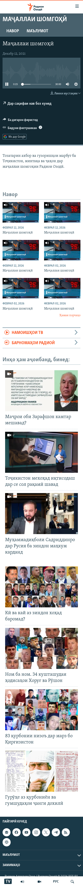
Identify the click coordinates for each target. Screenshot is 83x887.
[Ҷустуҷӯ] (72, 881)
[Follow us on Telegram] (56, 832)
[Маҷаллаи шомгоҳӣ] (21, 212)
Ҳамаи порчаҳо (69, 315)
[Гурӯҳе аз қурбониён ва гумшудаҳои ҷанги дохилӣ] (41, 771)
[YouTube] (39, 881)
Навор (12, 31)
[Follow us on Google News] (7, 832)
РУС (56, 881)
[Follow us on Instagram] (36, 832)
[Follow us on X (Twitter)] (46, 832)
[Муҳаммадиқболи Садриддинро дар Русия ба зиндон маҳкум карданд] (41, 513)
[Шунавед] (22, 881)
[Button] (20, 121)
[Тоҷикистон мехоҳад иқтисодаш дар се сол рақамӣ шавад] (41, 452)
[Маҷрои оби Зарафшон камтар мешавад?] (41, 390)
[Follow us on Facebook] (16, 832)
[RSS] (66, 832)
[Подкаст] (7, 842)
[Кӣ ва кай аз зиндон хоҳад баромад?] (41, 586)
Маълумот (37, 31)
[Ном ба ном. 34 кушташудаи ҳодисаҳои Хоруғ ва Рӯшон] (41, 648)
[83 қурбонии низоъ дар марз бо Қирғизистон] (41, 709)
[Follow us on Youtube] (26, 832)
